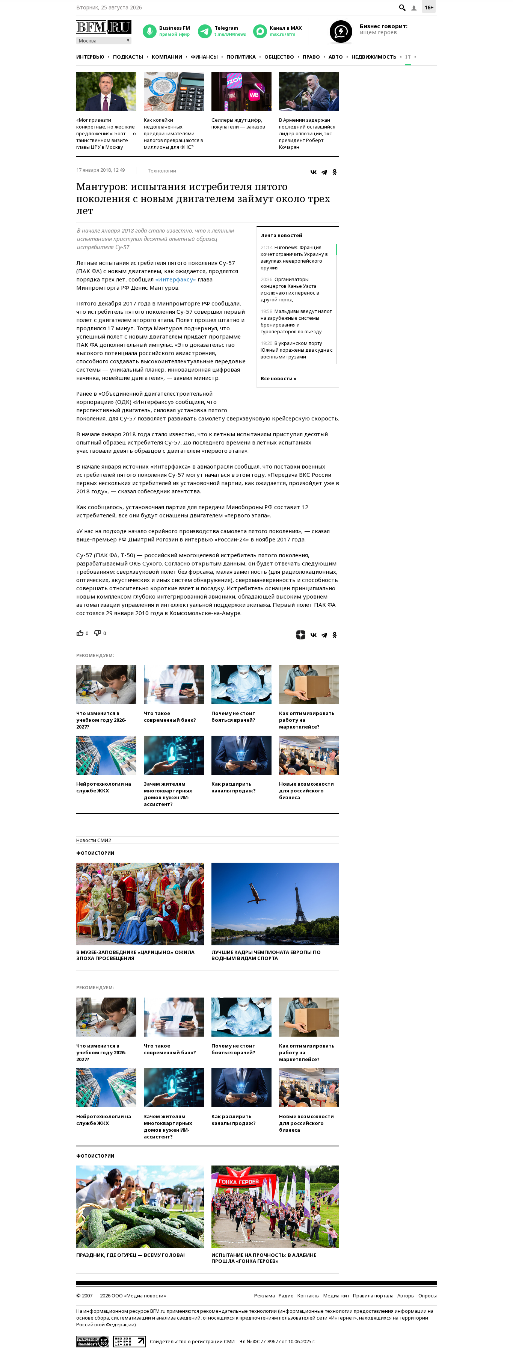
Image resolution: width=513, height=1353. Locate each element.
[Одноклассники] (334, 172)
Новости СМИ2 (93, 840)
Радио (286, 1295)
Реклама (264, 1295)
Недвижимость (374, 56)
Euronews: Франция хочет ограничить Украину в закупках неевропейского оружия (294, 257)
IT (408, 56)
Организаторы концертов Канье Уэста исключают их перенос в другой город (290, 289)
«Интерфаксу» (175, 279)
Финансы (204, 56)
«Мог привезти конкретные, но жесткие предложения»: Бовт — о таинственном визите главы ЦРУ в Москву (106, 133)
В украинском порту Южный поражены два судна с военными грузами (297, 350)
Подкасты (128, 56)
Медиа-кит (336, 1295)
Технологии (162, 171)
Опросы (427, 1295)
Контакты (308, 1295)
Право (311, 56)
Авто (336, 56)
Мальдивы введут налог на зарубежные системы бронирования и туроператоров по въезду (296, 321)
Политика (241, 56)
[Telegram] (324, 172)
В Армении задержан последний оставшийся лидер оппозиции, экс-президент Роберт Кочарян (307, 133)
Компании (167, 56)
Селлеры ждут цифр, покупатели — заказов (238, 123)
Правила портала (373, 1295)
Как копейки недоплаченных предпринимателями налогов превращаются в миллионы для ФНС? (173, 133)
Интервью (90, 56)
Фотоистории (95, 853)
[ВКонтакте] (313, 172)
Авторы (406, 1295)
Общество (279, 56)
